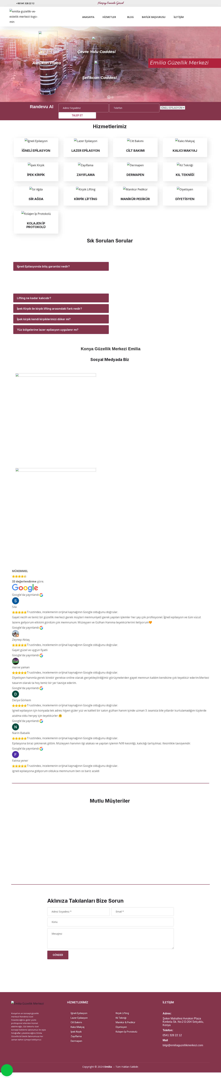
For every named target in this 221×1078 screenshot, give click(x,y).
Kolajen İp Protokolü (125, 1031)
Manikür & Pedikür (124, 1022)
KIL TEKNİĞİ (185, 175)
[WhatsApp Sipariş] (7, 1070)
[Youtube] (209, 3)
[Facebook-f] (203, 3)
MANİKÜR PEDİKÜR (135, 199)
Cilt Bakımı (75, 1022)
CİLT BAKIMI (135, 150)
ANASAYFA (88, 17)
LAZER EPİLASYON (85, 150)
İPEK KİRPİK (36, 175)
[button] (10, 840)
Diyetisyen (120, 1027)
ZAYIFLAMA (86, 175)
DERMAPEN (135, 175)
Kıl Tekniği (120, 1017)
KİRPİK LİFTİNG (85, 199)
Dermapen (75, 1041)
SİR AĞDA (36, 199)
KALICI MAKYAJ (185, 150)
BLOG (130, 17)
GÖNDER (58, 954)
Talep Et (77, 115)
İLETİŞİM (179, 17)
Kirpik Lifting (121, 1013)
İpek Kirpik (75, 1031)
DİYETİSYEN (184, 199)
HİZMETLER (109, 17)
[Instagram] (198, 3)
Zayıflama (75, 1036)
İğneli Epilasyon (78, 1013)
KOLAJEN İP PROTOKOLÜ (36, 225)
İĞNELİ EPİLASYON (36, 150)
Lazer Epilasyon (78, 1017)
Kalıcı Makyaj (76, 1027)
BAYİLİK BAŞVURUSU (153, 17)
